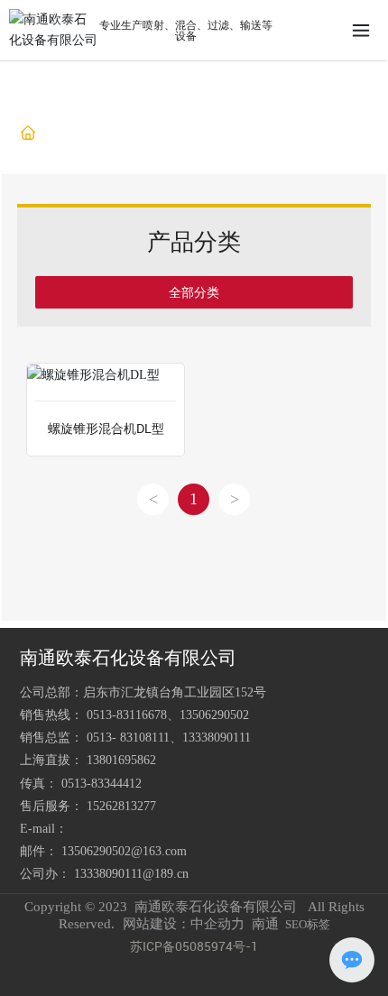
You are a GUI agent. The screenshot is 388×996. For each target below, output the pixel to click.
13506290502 (214, 715)
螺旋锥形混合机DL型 (106, 428)
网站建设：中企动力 (184, 924)
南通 (265, 924)
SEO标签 (307, 924)
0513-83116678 (127, 715)
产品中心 (103, 133)
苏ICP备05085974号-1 (194, 945)
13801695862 (121, 760)
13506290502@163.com (124, 851)
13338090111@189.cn (131, 874)
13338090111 (216, 737)
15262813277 (121, 806)
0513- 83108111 (128, 737)
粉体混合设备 (179, 133)
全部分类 (194, 292)
